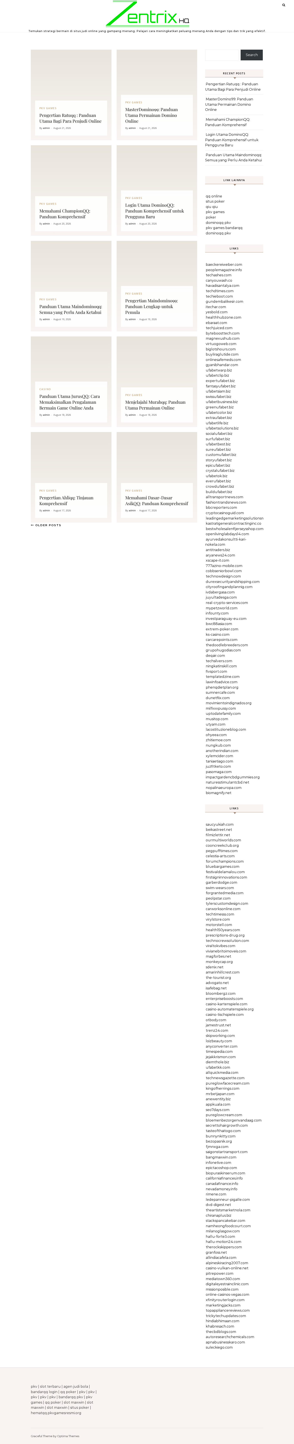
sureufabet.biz (218, 450)
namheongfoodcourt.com (228, 1226)
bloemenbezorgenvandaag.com (234, 1120)
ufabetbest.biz (218, 444)
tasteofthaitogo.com (223, 1131)
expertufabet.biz (220, 381)
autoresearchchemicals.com (230, 1337)
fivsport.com (216, 671)
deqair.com (215, 656)
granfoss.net (216, 1252)
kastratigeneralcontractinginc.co (233, 523)
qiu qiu (212, 207)
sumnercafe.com (220, 693)
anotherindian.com (222, 751)
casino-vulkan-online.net (227, 1268)
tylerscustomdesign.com (227, 904)
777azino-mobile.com (224, 566)
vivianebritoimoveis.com (226, 951)
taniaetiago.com (219, 761)
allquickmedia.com (222, 1073)
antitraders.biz (218, 550)
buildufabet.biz (219, 492)
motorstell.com (219, 925)
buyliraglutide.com (222, 354)
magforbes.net (218, 956)
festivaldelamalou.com (225, 872)
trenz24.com (217, 1030)
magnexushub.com (223, 338)
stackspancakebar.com (225, 1221)
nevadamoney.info (221, 1189)
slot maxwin (74, 1402)
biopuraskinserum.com (225, 1173)
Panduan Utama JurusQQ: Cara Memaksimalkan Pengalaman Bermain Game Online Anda (69, 402)
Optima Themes (68, 1436)
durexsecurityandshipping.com (233, 582)
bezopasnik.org (219, 1141)
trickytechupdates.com (226, 1316)
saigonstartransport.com (227, 1152)
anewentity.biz (218, 1099)
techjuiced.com (219, 328)
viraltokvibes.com (220, 946)
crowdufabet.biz (220, 486)
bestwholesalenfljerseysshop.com (234, 529)
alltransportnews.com (224, 497)
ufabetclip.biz (217, 375)
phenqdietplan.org (222, 687)
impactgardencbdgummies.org (233, 777)
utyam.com (215, 724)
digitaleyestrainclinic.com (227, 1284)
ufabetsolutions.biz (222, 428)
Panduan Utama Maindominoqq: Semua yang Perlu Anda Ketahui (70, 309)
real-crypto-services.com (227, 603)
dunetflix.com (218, 698)
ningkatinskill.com (221, 666)
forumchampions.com (225, 861)
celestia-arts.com (220, 856)
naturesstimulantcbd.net (227, 782)
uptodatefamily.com (223, 714)
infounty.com (217, 613)
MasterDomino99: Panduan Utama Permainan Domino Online (151, 115)
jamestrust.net (218, 1025)
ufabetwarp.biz (219, 370)
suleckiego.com (219, 1347)
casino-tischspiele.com (225, 1015)
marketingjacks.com (223, 1305)
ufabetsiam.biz (218, 391)
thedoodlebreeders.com (227, 645)
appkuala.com (218, 1104)
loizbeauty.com (219, 1041)
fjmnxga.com (217, 1147)
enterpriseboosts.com (224, 999)
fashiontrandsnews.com (226, 502)
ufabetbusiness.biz (222, 402)
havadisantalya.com (222, 286)
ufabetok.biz (216, 476)
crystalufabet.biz (220, 471)
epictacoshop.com (221, 1168)
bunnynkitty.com (220, 1136)
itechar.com (216, 307)
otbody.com (216, 1020)
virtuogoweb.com (221, 344)
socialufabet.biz (219, 434)
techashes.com (218, 275)
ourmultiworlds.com (223, 840)
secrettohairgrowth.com (227, 1125)
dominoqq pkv (218, 223)
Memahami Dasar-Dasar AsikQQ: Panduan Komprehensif (156, 500)
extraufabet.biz (219, 418)
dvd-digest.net (218, 1205)
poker (211, 217)
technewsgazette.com (225, 1078)
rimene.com (216, 1194)
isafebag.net (216, 988)
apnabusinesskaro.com (225, 1342)
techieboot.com (219, 296)
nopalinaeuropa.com (223, 788)
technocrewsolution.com (227, 941)
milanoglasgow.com (223, 1231)
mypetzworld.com (221, 608)
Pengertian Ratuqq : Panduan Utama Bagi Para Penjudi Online (70, 118)
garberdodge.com (221, 882)
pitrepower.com (219, 1273)
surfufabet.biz (218, 439)
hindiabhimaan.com (222, 1321)
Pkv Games (48, 108)
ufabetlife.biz (217, 423)
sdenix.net (214, 967)
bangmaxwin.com (221, 1157)
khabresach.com (220, 1326)
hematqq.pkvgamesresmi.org (56, 1413)
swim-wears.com (220, 888)
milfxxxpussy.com (221, 708)
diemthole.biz (217, 1062)
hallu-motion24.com (223, 1242)
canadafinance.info (222, 1184)
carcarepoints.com (221, 640)
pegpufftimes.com (222, 851)
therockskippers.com (224, 1247)
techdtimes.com (220, 291)
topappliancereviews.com (228, 1310)
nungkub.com (218, 745)
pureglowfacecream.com (227, 1083)
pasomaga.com (219, 772)
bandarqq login (44, 1392)
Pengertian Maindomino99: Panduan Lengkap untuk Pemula (151, 306)
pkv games (215, 212)
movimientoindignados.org (229, 703)
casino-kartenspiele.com (226, 1004)
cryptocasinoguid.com (225, 513)
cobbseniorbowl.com (224, 571)
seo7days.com (217, 1110)
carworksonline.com (223, 909)
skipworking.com (220, 1036)
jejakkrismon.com (221, 1057)
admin (46, 128)
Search (252, 55)
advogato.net (217, 983)
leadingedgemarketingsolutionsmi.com (240, 518)
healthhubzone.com (223, 317)
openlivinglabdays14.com (227, 534)
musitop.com (217, 719)
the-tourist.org (218, 978)
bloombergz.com (220, 994)
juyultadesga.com (221, 597)
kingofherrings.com (222, 1088)
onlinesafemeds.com (223, 360)
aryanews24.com (220, 555)
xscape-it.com (217, 560)
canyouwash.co (219, 280)
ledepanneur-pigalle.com (228, 1200)
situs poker (215, 201)
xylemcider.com (219, 756)
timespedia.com (219, 1052)
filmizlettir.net (218, 835)
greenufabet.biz (220, 407)
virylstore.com (218, 919)
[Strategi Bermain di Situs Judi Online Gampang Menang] (147, 14)
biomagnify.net (218, 793)
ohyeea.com (216, 735)
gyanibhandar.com (222, 365)
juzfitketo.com (218, 766)
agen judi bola (75, 1386)
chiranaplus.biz (218, 1215)
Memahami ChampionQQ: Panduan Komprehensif (64, 213)
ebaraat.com (216, 323)
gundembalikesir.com (224, 301)
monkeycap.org (219, 962)
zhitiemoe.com (218, 740)
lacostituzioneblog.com (226, 729)
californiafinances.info (224, 1178)
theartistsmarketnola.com (228, 1210)
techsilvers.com (219, 661)
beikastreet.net (219, 830)
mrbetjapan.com (220, 1094)
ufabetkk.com (218, 1067)
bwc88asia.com (219, 624)
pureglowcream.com (224, 1115)
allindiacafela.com (221, 1258)
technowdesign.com (223, 576)
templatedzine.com (223, 677)
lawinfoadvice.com (221, 682)
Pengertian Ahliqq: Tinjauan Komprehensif (66, 500)
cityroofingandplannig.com (229, 587)
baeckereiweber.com (224, 265)
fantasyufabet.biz (221, 386)
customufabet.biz (221, 455)
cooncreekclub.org (222, 845)
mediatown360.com (223, 1279)
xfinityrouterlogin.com (225, 1300)
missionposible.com (222, 1289)
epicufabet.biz (218, 465)
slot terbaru (50, 1386)
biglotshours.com (221, 349)
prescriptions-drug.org (225, 935)
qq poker (68, 1392)
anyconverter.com (221, 1046)
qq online (214, 196)
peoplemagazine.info (224, 270)
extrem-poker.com (222, 629)
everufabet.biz (218, 481)
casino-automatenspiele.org (230, 1009)
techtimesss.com (220, 914)
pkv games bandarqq (224, 228)
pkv (34, 1386)
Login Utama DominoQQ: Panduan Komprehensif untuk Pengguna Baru (154, 210)
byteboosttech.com (223, 333)
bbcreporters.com (221, 508)
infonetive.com (218, 1163)
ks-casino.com (217, 635)
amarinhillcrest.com (223, 972)
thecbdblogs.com (221, 1332)
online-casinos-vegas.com (227, 1295)
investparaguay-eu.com (226, 619)
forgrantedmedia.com (224, 893)
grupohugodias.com (223, 650)
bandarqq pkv (71, 1397)
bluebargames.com (222, 867)
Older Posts (47, 525)
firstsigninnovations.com (226, 877)
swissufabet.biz (218, 397)
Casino (45, 389)
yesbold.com (216, 312)
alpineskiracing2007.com (227, 1263)
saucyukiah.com (220, 824)
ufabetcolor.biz (219, 413)
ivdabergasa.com (220, 592)
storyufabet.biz (219, 460)
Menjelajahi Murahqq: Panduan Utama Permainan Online (155, 405)
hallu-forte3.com (220, 1237)
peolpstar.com (218, 898)
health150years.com (223, 930)
